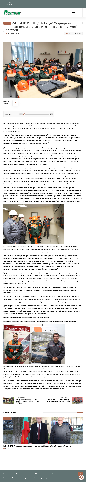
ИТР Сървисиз (56, 474)
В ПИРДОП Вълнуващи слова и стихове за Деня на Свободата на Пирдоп (37, 446)
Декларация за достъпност (44, 478)
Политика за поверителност (22, 478)
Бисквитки (7, 478)
